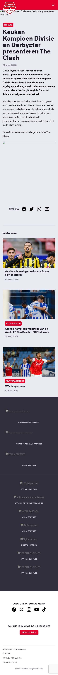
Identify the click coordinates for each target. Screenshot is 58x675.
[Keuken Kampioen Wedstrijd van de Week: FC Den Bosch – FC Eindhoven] (29, 304)
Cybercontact (10, 662)
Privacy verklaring (12, 658)
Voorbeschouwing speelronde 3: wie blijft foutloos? (27, 273)
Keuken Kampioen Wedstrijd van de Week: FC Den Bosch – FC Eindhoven (27, 330)
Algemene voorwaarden (14, 649)
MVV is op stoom (15, 386)
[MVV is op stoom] (29, 361)
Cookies (6, 654)
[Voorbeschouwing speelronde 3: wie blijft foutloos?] (29, 253)
